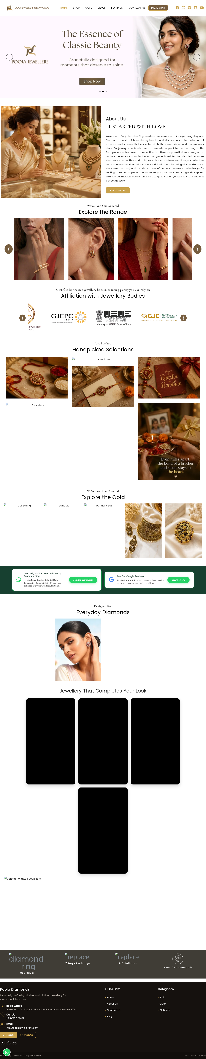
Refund (202, 1055)
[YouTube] (14, 1042)
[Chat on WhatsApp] (7, 1052)
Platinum (165, 1010)
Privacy (194, 1055)
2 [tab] (103, 91)
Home (110, 997)
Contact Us (113, 1010)
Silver (163, 1004)
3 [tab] (106, 91)
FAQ (109, 1016)
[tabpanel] (103, 57)
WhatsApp (28, 1035)
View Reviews (178, 580)
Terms (186, 1055)
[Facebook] (2, 1042)
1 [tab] (100, 91)
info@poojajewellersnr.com (22, 1028)
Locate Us (10, 1035)
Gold (162, 997)
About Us (112, 1004)
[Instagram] (8, 1042)
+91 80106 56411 (15, 1018)
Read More (118, 190)
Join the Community (83, 580)
